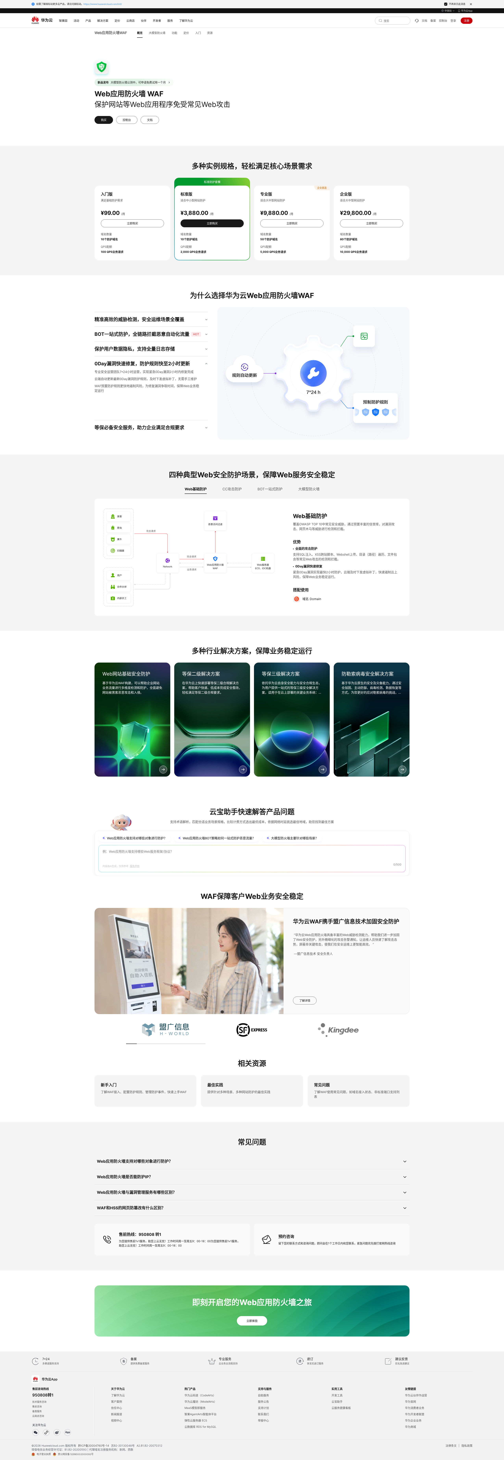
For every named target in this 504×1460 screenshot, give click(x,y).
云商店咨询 (38, 1416)
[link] (132, 720)
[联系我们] (417, 20)
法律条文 (451, 1445)
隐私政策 (466, 1445)
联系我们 (263, 1414)
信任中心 (116, 1407)
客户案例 (116, 1401)
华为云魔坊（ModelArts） (200, 1401)
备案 (433, 20)
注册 (466, 20)
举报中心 (263, 1420)
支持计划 (263, 1407)
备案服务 (37, 1411)
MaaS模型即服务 (195, 1407)
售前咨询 (37, 1406)
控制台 (443, 20)
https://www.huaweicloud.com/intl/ (102, 4)
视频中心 (116, 1420)
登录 (453, 20)
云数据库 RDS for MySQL (200, 1426)
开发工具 (337, 1395)
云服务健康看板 (341, 1407)
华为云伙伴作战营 (416, 1395)
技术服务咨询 (39, 1401)
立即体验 (252, 1320)
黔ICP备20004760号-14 (93, 1445)
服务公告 (263, 1401)
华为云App (466, 10)
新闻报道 (116, 1414)
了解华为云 (118, 1395)
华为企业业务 (413, 1420)
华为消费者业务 (414, 1407)
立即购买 (132, 223)
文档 (424, 20)
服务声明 (134, 866)
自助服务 (263, 1395)
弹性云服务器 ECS (195, 1420)
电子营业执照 (44, 1454)
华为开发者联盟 (414, 1414)
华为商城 (410, 1426)
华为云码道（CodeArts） (200, 1395)
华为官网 (410, 1401)
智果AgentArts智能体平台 (200, 1414)
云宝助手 (337, 1401)
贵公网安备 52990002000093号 (76, 1454)
